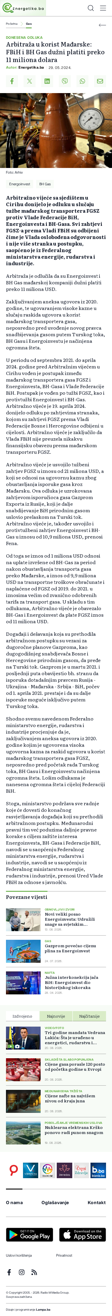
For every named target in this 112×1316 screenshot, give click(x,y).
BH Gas (45, 184)
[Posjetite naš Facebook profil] (9, 1272)
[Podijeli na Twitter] (30, 81)
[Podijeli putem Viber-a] (65, 81)
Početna (12, 23)
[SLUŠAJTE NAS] (47, 1170)
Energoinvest (19, 184)
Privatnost (64, 1255)
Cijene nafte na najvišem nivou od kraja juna (70, 1098)
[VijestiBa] (31, 1170)
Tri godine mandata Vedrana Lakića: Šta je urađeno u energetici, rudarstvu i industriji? (75, 1037)
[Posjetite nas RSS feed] (34, 1272)
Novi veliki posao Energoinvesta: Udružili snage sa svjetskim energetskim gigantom (70, 919)
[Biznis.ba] (98, 1170)
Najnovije (56, 1016)
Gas (29, 23)
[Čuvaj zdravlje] (81, 1170)
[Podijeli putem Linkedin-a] (47, 81)
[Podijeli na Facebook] (12, 81)
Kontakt (97, 1203)
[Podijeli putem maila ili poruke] (100, 81)
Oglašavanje (55, 1203)
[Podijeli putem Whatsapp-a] (82, 81)
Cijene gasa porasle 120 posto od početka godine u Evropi (75, 1067)
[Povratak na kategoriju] (102, 25)
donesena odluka (24, 37)
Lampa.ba (43, 1309)
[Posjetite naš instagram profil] (22, 1272)
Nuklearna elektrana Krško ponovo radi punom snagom (74, 1130)
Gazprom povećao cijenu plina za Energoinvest (70, 948)
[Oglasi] (14, 1170)
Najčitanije (89, 1016)
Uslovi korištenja (19, 1255)
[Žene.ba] (64, 1170)
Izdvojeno (22, 1016)
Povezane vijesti (26, 896)
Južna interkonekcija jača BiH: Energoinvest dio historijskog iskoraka (71, 982)
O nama (14, 1203)
